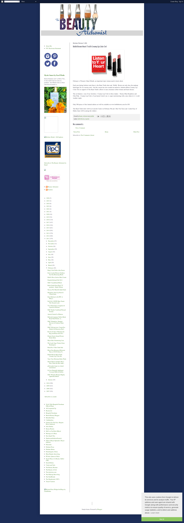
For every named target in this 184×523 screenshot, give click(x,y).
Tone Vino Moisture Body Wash (57, 359)
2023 (48, 206)
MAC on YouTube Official (53, 431)
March (50, 265)
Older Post (136, 132)
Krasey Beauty (50, 429)
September (51, 249)
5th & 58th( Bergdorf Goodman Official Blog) (55, 405)
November (51, 244)
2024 (48, 203)
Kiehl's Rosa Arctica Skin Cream (57, 277)
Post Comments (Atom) (87, 135)
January (50, 380)
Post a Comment (80, 128)
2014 (48, 230)
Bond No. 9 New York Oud (55, 347)
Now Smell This (50, 436)
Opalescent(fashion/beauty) (54, 438)
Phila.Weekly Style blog (53, 454)
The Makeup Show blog (53, 474)
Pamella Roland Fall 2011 (55, 280)
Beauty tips (49, 180)
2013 (48, 233)
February (51, 268)
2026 (48, 198)
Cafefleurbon (49, 420)
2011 (48, 238)
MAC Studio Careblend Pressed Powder (57, 311)
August (50, 252)
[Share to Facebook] (108, 116)
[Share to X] (106, 116)
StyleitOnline (50, 463)
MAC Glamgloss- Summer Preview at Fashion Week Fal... (56, 323)
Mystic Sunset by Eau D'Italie (54, 75)
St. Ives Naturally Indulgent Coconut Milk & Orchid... (56, 371)
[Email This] (102, 116)
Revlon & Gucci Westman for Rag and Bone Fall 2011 (56, 332)
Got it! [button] (162, 519)
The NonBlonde (50, 477)
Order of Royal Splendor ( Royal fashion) (55, 441)
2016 (48, 225)
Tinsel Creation (50, 481)
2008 (48, 388)
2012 (48, 236)
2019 (48, 217)
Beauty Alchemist (53, 187)
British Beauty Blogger (52, 415)
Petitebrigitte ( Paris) (52, 452)
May (49, 260)
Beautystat (49, 411)
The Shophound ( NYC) (52, 479)
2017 (48, 222)
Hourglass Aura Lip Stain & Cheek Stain (55, 293)
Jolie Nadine (49, 426)
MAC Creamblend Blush (55, 283)
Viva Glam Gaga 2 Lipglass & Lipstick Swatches (56, 306)
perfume (56, 180)
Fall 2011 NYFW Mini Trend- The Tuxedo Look (56, 302)
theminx (50, 190)
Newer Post (76, 132)
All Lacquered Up (51, 408)
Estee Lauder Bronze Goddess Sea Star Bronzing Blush (56, 274)
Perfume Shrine (50, 449)
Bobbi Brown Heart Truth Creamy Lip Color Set (55, 355)
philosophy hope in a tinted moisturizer (56, 367)
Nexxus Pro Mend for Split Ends (57, 290)
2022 (48, 209)
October (50, 246)
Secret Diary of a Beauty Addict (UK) (55, 459)
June (49, 257)
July (49, 254)
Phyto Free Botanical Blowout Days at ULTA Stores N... (56, 351)
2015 (48, 228)
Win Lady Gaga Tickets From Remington (56, 344)
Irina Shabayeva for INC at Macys (55, 298)
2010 (48, 383)
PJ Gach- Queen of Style (53, 456)
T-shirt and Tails (50, 465)
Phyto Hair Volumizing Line (56, 340)
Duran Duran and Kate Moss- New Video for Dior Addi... (56, 362)
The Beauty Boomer (52, 467)
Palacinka (49, 444)
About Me (49, 46)
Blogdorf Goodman (51, 413)
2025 (48, 201)
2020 (48, 214)
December (51, 241)
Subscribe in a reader (51, 397)
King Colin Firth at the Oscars (56, 270)
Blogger (99, 509)
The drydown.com (51, 472)
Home (106, 132)
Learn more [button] (155, 513)
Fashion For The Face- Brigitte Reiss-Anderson (54, 423)
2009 (48, 386)
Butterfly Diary (50, 418)
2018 (48, 220)
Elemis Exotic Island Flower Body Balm (56, 337)
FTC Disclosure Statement (53, 48)
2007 (48, 391)
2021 (48, 212)
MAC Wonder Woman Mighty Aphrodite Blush (56, 375)
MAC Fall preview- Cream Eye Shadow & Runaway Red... (56, 328)
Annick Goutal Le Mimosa (55, 314)
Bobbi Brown (81, 119)
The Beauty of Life (51, 470)
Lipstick (87, 119)
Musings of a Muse (51, 433)
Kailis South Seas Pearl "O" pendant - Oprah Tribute (55, 286)
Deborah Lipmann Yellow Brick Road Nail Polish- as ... (57, 318)
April (49, 262)
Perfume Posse (50, 447)
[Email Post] (97, 116)
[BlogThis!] (104, 116)
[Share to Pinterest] (110, 116)
